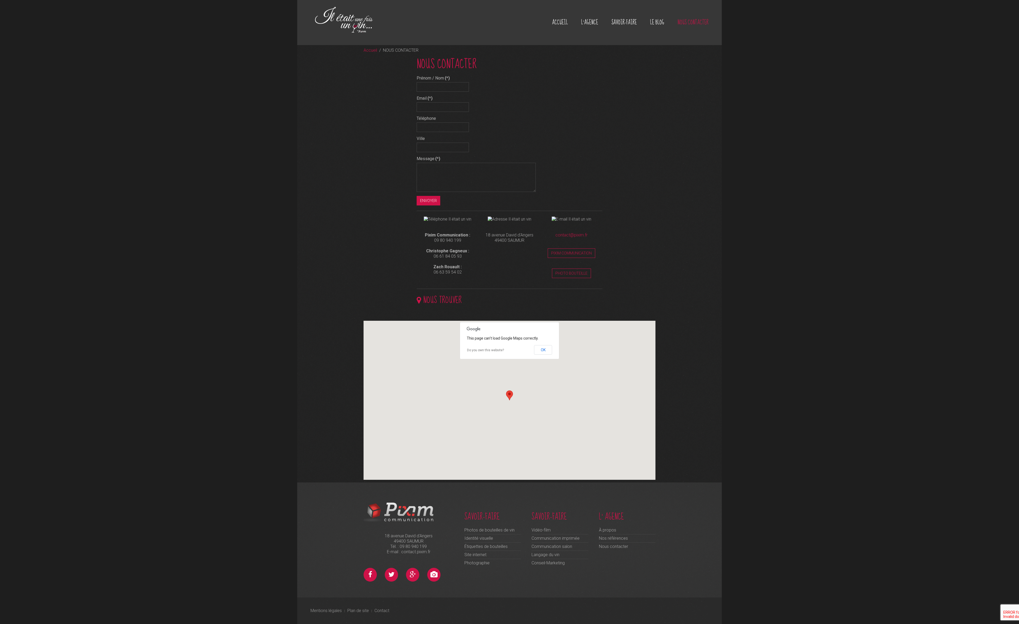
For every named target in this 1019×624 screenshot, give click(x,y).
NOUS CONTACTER (693, 22)
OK (543, 350)
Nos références (613, 538)
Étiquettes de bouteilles (486, 546)
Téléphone (426, 118)
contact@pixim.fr (571, 235)
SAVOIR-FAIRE (624, 22)
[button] (509, 395)
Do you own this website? (485, 350)
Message (428, 158)
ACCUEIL (560, 22)
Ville (421, 138)
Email (425, 98)
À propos (607, 530)
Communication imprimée (556, 538)
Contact (381, 610)
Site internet (475, 554)
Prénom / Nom (433, 78)
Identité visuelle (478, 538)
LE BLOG (657, 22)
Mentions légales (326, 610)
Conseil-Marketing (548, 562)
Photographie (477, 562)
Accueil (370, 50)
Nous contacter (613, 546)
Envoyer (428, 201)
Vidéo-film (541, 530)
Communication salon (552, 546)
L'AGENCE (589, 22)
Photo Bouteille (571, 273)
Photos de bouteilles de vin (489, 530)
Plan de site (358, 610)
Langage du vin (545, 554)
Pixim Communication (571, 253)
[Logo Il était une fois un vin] (350, 19)
